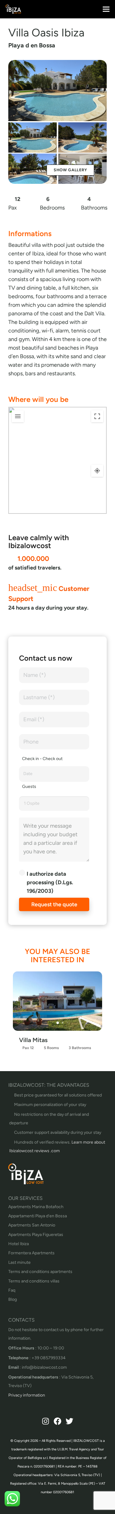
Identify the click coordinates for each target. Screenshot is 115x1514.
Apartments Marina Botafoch (35, 1206)
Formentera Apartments (31, 1253)
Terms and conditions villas (33, 1281)
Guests (29, 786)
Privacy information (26, 1395)
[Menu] (106, 9)
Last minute (19, 1262)
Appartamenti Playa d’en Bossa (37, 1216)
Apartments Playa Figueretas (35, 1234)
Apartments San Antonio (31, 1225)
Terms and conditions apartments (40, 1271)
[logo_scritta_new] (13, 9)
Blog (12, 1299)
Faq (11, 1290)
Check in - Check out (42, 758)
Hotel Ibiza (18, 1243)
